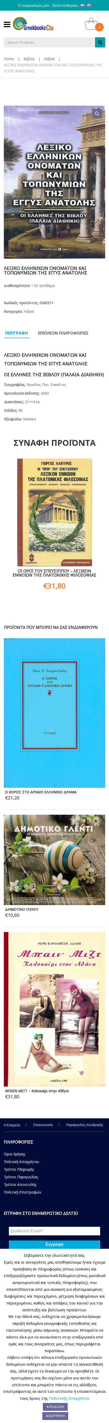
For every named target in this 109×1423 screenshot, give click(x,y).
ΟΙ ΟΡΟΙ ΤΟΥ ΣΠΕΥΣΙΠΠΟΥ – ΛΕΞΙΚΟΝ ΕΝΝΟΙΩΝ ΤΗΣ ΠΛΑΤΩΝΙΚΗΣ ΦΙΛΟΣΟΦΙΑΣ (54, 573)
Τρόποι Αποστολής (20, 1184)
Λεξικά (49, 58)
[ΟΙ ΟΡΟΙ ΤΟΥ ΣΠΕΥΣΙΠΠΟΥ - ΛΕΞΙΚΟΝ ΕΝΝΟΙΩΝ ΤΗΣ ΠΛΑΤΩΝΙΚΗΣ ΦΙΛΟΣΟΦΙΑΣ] (54, 512)
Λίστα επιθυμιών (65, 5)
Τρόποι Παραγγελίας (21, 1176)
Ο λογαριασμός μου (33, 5)
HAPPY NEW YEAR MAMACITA (30, 642)
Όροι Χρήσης (15, 1154)
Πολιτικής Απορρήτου (69, 1398)
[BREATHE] (54, 742)
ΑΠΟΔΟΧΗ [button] (55, 1406)
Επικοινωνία (43, 1124)
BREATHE (13, 796)
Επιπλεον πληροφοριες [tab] (63, 333)
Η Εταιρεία (12, 1125)
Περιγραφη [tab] (16, 333)
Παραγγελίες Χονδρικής (84, 1124)
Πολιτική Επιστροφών (22, 1192)
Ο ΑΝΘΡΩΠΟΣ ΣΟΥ (21, 669)
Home (9, 58)
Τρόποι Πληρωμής (19, 1169)
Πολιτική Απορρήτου (21, 1161)
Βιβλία (29, 58)
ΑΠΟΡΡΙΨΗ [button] (55, 1415)
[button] (97, 113)
